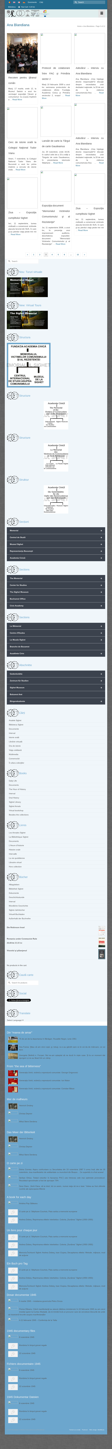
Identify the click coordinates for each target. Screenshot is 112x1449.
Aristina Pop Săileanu (28, 1203)
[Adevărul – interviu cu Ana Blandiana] (89, 48)
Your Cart (28, 7)
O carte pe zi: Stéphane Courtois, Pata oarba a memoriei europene (48, 1211)
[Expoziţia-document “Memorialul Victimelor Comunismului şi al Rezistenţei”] (56, 186)
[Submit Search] (75, 2)
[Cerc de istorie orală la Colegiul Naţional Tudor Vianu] (22, 122)
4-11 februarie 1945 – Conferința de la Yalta (38, 1320)
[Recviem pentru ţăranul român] (22, 53)
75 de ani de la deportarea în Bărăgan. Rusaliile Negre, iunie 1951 (47, 1039)
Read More (17, 99)
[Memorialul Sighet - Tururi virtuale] (27, 287)
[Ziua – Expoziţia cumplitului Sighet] (89, 188)
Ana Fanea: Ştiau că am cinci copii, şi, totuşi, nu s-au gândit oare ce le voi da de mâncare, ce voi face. (62, 1048)
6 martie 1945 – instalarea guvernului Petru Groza (40, 1301)
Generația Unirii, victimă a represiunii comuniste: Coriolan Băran (46, 1088)
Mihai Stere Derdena (28, 1121)
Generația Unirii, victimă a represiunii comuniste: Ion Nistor (44, 1080)
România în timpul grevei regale (33, 1345)
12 (78, 255)
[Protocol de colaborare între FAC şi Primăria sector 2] (56, 48)
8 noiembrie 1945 (26, 1337)
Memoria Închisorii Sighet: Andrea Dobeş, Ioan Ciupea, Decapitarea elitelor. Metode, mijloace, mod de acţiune (62, 1253)
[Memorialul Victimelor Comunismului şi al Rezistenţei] (43, 13)
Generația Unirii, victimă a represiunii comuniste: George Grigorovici (48, 1072)
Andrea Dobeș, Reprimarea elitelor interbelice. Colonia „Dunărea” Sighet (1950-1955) (56, 1219)
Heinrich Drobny (26, 1105)
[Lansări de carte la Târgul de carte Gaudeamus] (56, 121)
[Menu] (101, 13)
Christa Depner (25, 1113)
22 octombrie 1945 (27, 1353)
